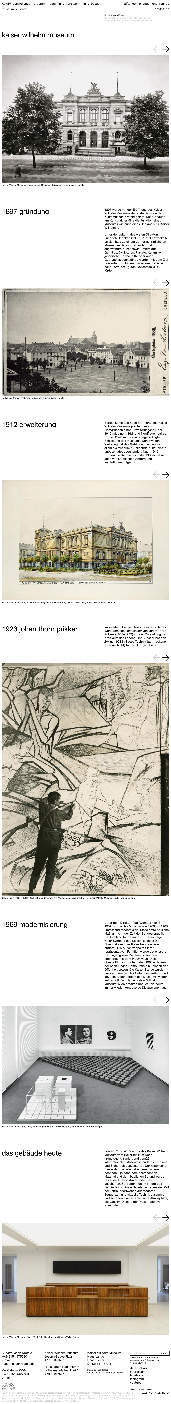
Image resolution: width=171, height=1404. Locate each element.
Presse (159, 9)
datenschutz (138, 1368)
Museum (8, 9)
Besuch (96, 4)
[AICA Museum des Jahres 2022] (21, 1389)
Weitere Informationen (68, 1400)
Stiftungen (130, 4)
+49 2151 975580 (14, 1356)
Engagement (148, 4)
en (167, 9)
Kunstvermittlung (77, 4)
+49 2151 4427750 (15, 1374)
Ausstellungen (22, 4)
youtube (136, 1383)
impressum (138, 1372)
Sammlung (57, 4)
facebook (136, 1375)
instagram (137, 1379)
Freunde (163, 4)
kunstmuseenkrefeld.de (18, 1364)
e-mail (6, 1360)
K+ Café (20, 9)
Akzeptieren (162, 1393)
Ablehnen (147, 1393)
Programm (41, 4)
